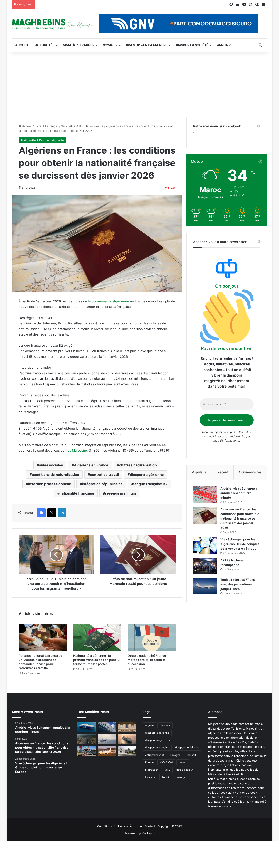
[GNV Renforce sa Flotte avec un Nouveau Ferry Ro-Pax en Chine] (127, 739)
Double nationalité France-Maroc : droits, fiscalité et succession (147, 660)
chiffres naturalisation (138, 465)
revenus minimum (120, 493)
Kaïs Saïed (166, 762)
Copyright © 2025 (169, 826)
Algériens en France (91, 465)
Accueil (22, 45)
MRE (167, 769)
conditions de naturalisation (55, 474)
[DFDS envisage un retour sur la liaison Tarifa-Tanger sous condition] (86, 727)
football (191, 755)
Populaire (199, 472)
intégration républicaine (102, 484)
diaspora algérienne (147, 474)
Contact (150, 826)
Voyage (181, 777)
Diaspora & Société (192, 45)
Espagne (175, 755)
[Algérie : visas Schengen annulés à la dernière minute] (205, 494)
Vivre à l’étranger (78, 45)
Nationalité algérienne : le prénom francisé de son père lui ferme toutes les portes (96, 660)
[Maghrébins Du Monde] (52, 24)
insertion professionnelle (49, 484)
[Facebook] (41, 512)
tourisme (150, 777)
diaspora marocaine (157, 747)
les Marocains (77, 450)
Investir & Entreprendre (146, 45)
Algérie (149, 725)
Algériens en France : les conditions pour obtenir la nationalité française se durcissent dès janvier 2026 (239, 518)
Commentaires (250, 472)
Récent (222, 472)
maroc (182, 762)
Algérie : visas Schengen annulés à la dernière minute (238, 492)
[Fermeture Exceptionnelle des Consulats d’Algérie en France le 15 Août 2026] (127, 751)
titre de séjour (184, 769)
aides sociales (51, 465)
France (149, 762)
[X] (51, 512)
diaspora (165, 725)
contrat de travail (104, 474)
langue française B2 (150, 484)
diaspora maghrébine (158, 740)
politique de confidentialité (227, 436)
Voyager (110, 45)
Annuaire (225, 45)
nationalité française (77, 493)
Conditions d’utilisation (112, 826)
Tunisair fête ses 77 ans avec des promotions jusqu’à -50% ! (237, 584)
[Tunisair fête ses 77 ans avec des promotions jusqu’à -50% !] (205, 586)
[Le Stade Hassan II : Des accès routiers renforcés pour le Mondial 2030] (86, 739)
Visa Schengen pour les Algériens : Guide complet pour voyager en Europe (239, 543)
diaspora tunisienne (187, 747)
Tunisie (166, 777)
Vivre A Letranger (46, 126)
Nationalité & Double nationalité (82, 126)
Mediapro (148, 833)
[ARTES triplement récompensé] (205, 566)
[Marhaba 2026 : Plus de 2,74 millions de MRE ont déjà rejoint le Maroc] (86, 751)
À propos (136, 826)
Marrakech (151, 769)
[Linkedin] (62, 512)
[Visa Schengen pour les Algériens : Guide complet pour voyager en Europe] (205, 545)
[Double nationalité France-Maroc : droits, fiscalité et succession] (152, 637)
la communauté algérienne (108, 301)
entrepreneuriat (154, 755)
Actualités (44, 45)
